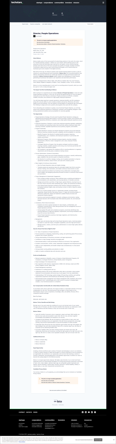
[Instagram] (95, 413)
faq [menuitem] (85, 423)
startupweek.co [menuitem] (48, 426)
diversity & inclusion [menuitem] (76, 425)
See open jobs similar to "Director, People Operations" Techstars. (51, 44)
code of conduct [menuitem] (75, 423)
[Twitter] (92, 413)
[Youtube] (89, 413)
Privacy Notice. (22, 441)
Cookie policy (61, 404)
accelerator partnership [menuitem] (37, 423)
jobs (25, 24)
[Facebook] (83, 413)
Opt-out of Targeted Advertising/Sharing (84, 439)
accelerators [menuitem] (22, 423)
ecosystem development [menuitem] (50, 423)
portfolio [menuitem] (21, 425)
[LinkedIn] (86, 413)
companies (35, 24)
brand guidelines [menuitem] (88, 426)
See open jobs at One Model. (43, 42)
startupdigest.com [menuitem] (49, 428)
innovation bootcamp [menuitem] (37, 426)
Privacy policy (55, 404)
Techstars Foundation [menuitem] (76, 426)
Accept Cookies (98, 439)
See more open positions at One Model (58, 390)
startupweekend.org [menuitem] (49, 425)
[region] (58, 440)
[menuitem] (39, 2)
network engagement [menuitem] (37, 425)
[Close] (113, 439)
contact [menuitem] (86, 425)
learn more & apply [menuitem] (23, 426)
